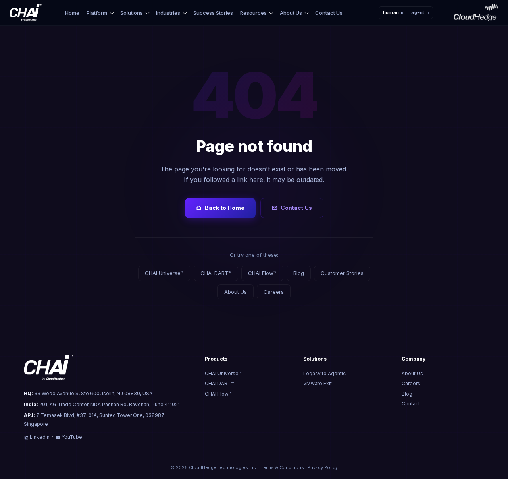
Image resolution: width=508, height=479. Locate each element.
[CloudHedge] (476, 12)
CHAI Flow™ (262, 273)
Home (72, 13)
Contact (411, 404)
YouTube (72, 437)
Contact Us (329, 13)
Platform (97, 13)
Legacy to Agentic (324, 373)
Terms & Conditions (282, 467)
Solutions (131, 13)
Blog (298, 273)
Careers (274, 292)
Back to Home (224, 207)
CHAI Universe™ (164, 273)
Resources (253, 13)
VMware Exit (317, 383)
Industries (168, 13)
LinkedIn (40, 437)
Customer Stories (342, 273)
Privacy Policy (323, 467)
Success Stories (213, 13)
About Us (291, 13)
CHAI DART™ (215, 273)
